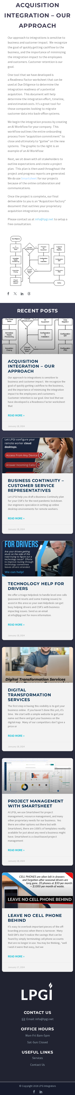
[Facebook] (8, 293)
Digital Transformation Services (29, 695)
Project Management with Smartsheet (35, 803)
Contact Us (37, 1065)
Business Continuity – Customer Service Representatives (36, 485)
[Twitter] (15, 293)
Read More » (16, 415)
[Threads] (29, 293)
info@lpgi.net (44, 219)
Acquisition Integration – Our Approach (31, 366)
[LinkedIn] (22, 293)
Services (37, 1058)
